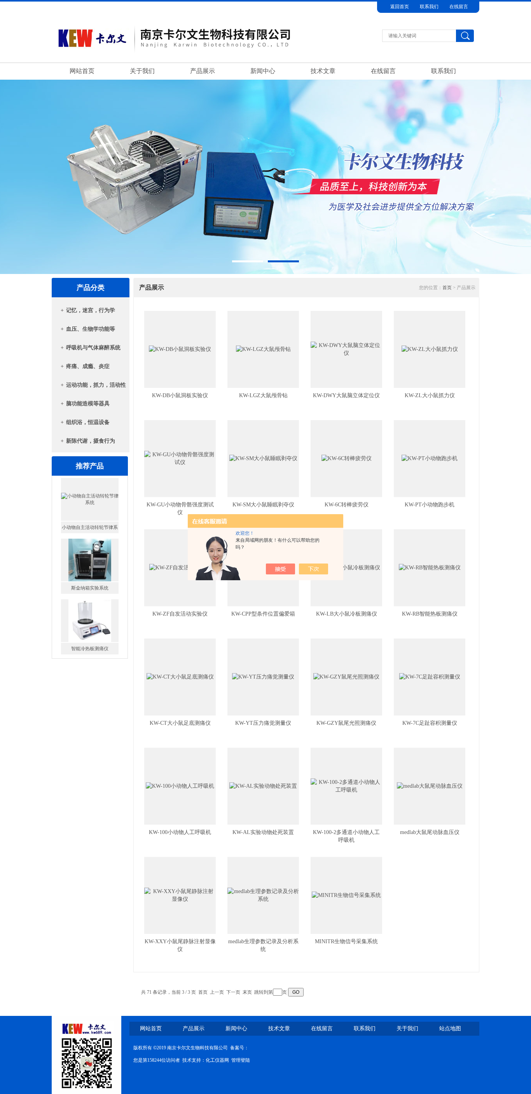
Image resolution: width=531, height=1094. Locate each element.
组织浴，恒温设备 (88, 422)
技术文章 (323, 71)
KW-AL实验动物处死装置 (263, 832)
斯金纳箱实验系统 (89, 529)
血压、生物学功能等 (90, 329)
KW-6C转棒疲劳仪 (347, 505)
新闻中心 (262, 71)
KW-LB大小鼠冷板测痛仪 (346, 614)
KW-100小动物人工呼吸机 (180, 832)
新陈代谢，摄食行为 (90, 441)
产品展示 (202, 71)
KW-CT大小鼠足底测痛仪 (180, 723)
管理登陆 (240, 1060)
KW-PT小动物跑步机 (429, 505)
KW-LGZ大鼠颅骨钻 (263, 395)
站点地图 (450, 1028)
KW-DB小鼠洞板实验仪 (180, 395)
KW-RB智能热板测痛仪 (430, 614)
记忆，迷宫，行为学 (90, 310)
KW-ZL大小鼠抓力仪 (430, 395)
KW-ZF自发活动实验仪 (180, 614)
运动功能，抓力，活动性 (96, 385)
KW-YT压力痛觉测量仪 (263, 723)
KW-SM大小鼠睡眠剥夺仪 (263, 505)
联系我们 (429, 6)
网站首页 (82, 71)
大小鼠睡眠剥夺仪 (89, 650)
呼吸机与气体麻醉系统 (93, 348)
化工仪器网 (217, 1060)
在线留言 (458, 6)
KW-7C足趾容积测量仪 (429, 723)
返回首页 (399, 6)
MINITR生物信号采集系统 (346, 941)
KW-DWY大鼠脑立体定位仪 (346, 395)
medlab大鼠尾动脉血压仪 (429, 832)
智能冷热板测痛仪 (89, 590)
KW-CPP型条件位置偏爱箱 (263, 614)
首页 (447, 287)
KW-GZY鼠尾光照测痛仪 (346, 723)
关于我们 (142, 71)
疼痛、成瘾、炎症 (88, 366)
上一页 (217, 992)
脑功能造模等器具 (88, 404)
